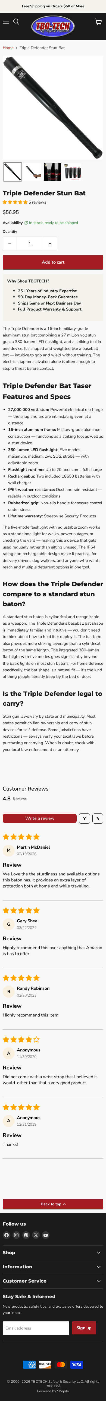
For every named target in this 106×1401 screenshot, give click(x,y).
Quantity (10, 232)
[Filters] (84, 818)
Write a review (39, 818)
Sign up (84, 1328)
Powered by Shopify (53, 1391)
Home (8, 48)
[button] (12, 172)
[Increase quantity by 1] (50, 244)
